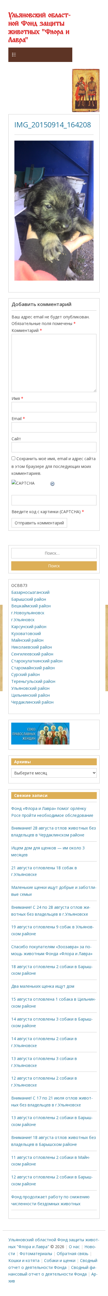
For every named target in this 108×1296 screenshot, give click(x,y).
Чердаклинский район (32, 702)
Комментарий (27, 330)
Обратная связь (72, 1253)
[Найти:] (53, 553)
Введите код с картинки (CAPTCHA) (46, 511)
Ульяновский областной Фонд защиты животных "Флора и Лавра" (39, 27)
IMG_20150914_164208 (52, 124)
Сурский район (25, 674)
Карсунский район (28, 626)
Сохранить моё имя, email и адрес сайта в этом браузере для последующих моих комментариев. (54, 466)
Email (18, 418)
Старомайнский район (33, 667)
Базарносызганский (30, 592)
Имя (17, 398)
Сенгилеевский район (32, 654)
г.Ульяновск (23, 619)
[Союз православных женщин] (40, 743)
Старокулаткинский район (36, 661)
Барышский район (28, 599)
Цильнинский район (30, 695)
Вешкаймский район (31, 606)
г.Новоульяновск (27, 612)
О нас (74, 1246)
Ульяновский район (30, 688)
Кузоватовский (26, 633)
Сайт (16, 438)
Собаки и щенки (59, 1260)
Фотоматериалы (36, 1253)
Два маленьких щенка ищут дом (42, 986)
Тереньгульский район (33, 681)
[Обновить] (53, 483)
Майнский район (27, 640)
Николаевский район (31, 647)
